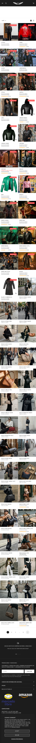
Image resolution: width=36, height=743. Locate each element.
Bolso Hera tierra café (26, 528)
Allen (3, 68)
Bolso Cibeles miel (6, 389)
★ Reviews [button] (34, 373)
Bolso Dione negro (6, 458)
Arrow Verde (5, 143)
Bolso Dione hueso (24, 435)
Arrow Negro (23, 117)
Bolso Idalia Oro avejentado (24, 554)
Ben (2, 194)
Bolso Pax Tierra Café (7, 622)
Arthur (3, 169)
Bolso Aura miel (24, 344)
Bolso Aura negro (6, 367)
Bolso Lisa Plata (24, 600)
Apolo (3, 92)
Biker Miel (22, 220)
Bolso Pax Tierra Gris (25, 622)
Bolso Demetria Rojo (7, 435)
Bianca (21, 194)
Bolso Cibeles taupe (7, 412)
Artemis (21, 143)
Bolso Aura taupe (24, 367)
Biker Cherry (5, 220)
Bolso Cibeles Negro (25, 389)
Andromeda (22, 68)
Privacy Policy (16, 727)
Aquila (21, 92)
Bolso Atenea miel (6, 321)
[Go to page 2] (27, 632)
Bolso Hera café (24, 504)
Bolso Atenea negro (25, 321)
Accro (3, 42)
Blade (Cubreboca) (6, 297)
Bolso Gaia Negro (6, 504)
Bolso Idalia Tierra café (8, 577)
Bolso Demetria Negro (25, 412)
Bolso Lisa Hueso (24, 577)
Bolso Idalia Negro (6, 553)
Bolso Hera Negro (6, 528)
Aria (2, 117)
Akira (21, 42)
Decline (17, 735)
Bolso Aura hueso (6, 344)
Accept (17, 731)
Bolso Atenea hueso (25, 297)
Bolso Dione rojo (24, 458)
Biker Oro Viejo (5, 271)
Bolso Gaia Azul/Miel (25, 481)
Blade (21, 271)
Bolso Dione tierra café (8, 481)
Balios (21, 169)
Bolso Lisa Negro (6, 600)
